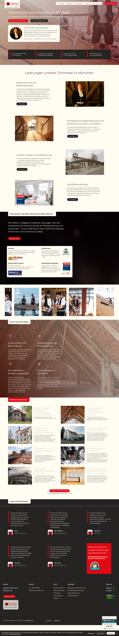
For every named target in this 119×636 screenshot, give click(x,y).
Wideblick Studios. (30, 620)
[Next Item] (116, 302)
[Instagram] (113, 588)
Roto (53, 267)
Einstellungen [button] (91, 633)
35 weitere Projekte (54, 493)
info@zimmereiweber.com (36, 590)
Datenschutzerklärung (15, 634)
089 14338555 (36, 588)
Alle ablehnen (100, 633)
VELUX (43, 267)
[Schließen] (117, 633)
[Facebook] (113, 590)
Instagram (109, 588)
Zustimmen (111, 633)
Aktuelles (56, 598)
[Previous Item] (2, 302)
